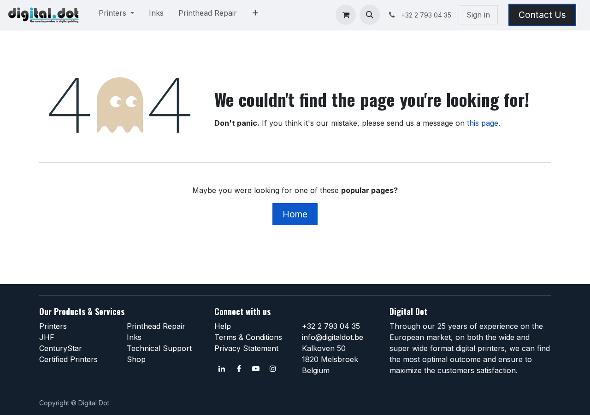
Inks (134, 337)
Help (222, 326)
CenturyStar (60, 348)
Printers (53, 326)
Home (295, 214)
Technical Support (159, 348)
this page (482, 123)
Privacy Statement (246, 348)
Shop (136, 359)
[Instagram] (273, 368)
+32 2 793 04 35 (331, 326)
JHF (46, 337)
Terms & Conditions (248, 337)
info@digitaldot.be (332, 337)
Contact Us (542, 14)
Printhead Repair (156, 326)
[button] (370, 15)
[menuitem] (116, 14)
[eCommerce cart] (346, 15)
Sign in (478, 14)
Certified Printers (68, 359)
